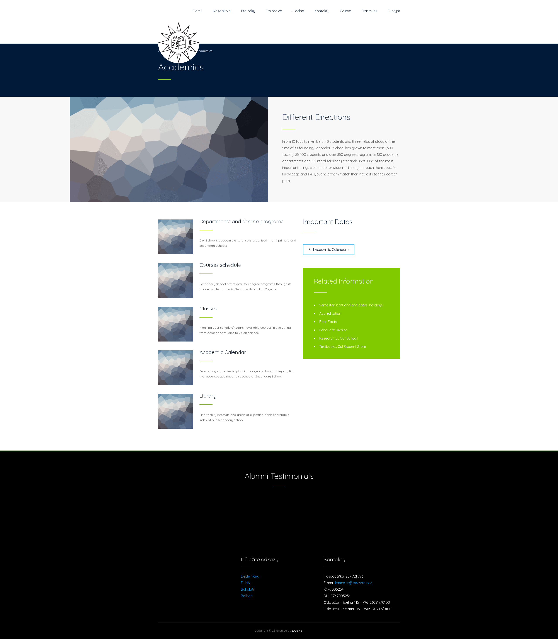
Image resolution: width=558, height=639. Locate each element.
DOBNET (298, 630)
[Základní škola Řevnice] (178, 33)
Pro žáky (248, 11)
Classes (208, 308)
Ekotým (394, 11)
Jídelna (298, 11)
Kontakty (322, 11)
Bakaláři (247, 589)
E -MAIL (246, 583)
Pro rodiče (273, 11)
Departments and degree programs (241, 221)
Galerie (345, 11)
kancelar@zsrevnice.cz (353, 583)
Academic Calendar (222, 352)
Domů (197, 11)
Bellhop (247, 596)
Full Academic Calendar (328, 249)
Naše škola (222, 11)
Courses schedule (220, 265)
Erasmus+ (369, 11)
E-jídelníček (250, 576)
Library (207, 395)
